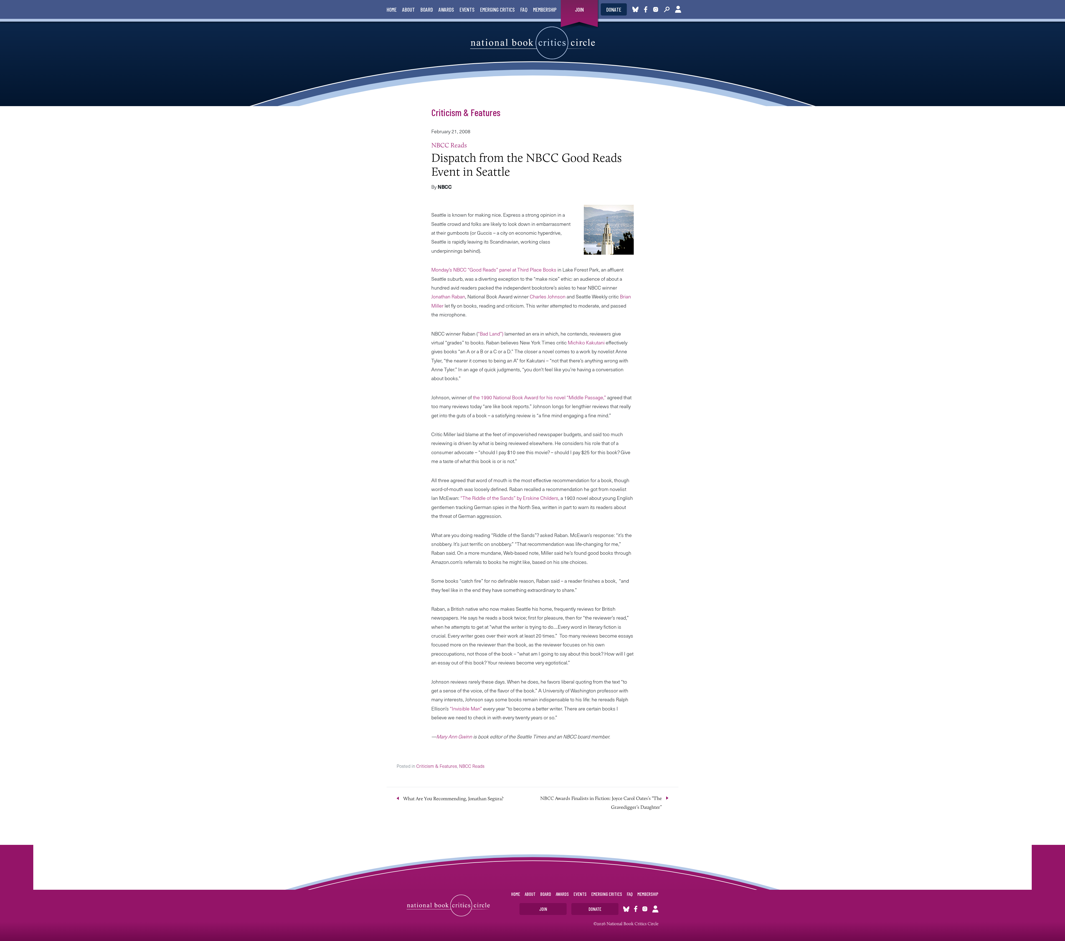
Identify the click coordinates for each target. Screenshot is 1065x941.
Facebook (647, 9)
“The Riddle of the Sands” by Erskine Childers (509, 498)
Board (426, 9)
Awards (446, 9)
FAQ (524, 9)
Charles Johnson (548, 296)
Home (392, 9)
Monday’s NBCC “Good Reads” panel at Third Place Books (493, 269)
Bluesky (635, 9)
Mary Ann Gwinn (454, 736)
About (408, 9)
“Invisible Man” (466, 708)
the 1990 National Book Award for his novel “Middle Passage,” (540, 397)
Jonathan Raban (448, 296)
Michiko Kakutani (586, 342)
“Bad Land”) (491, 333)
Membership (545, 9)
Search (667, 9)
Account (678, 9)
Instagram (655, 9)
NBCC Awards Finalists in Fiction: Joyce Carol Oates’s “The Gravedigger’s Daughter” (601, 802)
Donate (613, 9)
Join (579, 9)
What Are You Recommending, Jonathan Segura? (453, 799)
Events (467, 9)
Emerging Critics (497, 9)
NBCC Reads (449, 145)
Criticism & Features (465, 112)
